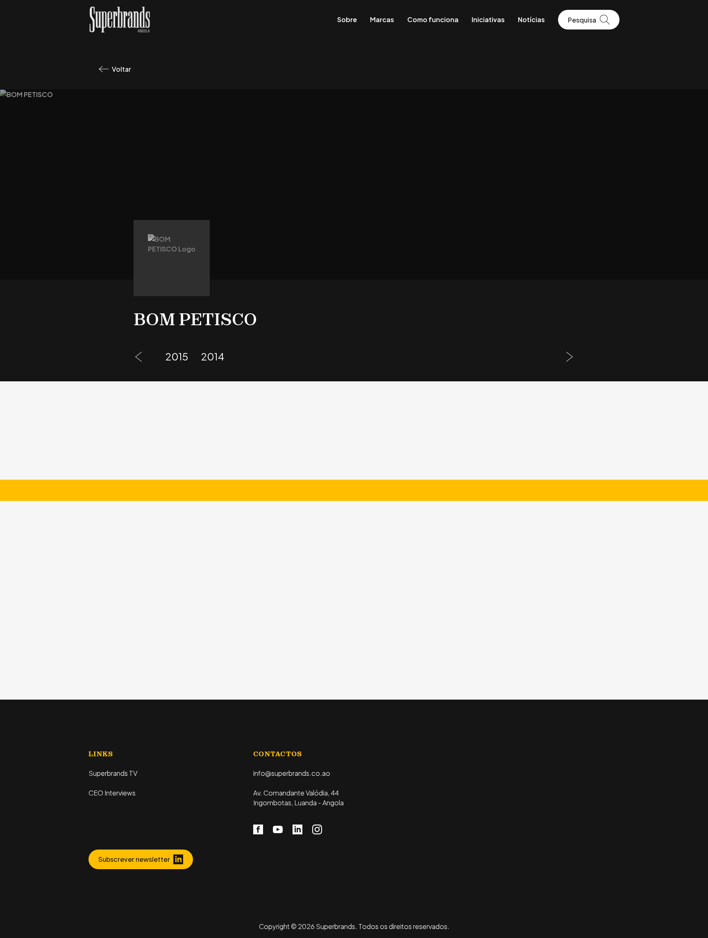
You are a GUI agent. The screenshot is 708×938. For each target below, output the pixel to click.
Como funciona (432, 19)
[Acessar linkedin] (297, 829)
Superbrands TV (112, 773)
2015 (177, 356)
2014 (212, 356)
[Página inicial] (119, 18)
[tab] (284, 539)
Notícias (531, 19)
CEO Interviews (112, 792)
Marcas (382, 19)
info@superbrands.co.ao (291, 773)
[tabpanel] (354, 616)
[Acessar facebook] (258, 829)
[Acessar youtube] (278, 829)
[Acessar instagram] (317, 829)
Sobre (347, 19)
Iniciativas (488, 19)
